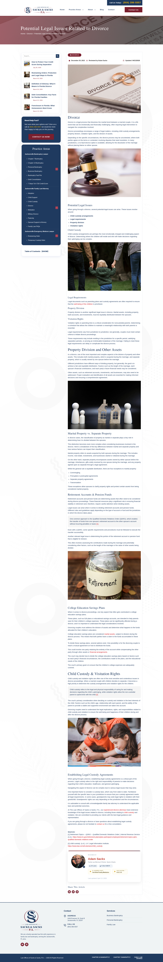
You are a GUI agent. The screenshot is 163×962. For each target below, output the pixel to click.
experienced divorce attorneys (115, 810)
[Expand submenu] (56, 169)
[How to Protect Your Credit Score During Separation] (27, 63)
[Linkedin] (26, 944)
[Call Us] (65, 925)
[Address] (65, 916)
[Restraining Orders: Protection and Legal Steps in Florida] (27, 74)
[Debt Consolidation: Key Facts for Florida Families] (27, 96)
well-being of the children (83, 304)
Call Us (71, 924)
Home (23, 34)
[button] (69, 891)
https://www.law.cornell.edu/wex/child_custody (85, 846)
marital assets (109, 634)
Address (71, 916)
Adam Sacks (96, 858)
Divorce (30, 34)
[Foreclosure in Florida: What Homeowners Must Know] (27, 107)
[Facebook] (22, 944)
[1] (97, 524)
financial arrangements (98, 652)
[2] (97, 695)
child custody (129, 812)
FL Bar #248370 (105, 866)
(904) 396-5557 (35, 127)
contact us (100, 824)
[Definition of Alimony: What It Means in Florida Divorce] (27, 85)
